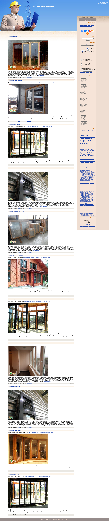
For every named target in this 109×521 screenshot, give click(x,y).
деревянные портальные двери (87, 183)
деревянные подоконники (85, 209)
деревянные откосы (89, 174)
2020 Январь (83, 109)
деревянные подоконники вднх (86, 179)
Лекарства (88, 224)
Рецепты (87, 227)
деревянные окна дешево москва (87, 194)
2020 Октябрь (84, 113)
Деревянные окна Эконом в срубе (87, 165)
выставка (82, 131)
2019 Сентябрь (84, 104)
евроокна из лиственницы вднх (86, 211)
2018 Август (83, 92)
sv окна (81, 188)
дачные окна (83, 148)
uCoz (67, 519)
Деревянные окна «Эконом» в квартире (86, 183)
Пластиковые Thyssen (86, 61)
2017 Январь (83, 84)
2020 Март (83, 110)
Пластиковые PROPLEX (87, 60)
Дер (93, 215)
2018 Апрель (83, 88)
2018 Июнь (83, 91)
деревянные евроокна (86, 153)
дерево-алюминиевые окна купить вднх (86, 168)
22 (84, 51)
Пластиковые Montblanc (87, 64)
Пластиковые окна (90, 150)
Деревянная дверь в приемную (86, 200)
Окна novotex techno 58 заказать (16, 255)
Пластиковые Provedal (86, 66)
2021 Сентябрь (84, 121)
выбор (86, 138)
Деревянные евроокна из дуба (86, 196)
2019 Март (83, 99)
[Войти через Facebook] (87, 31)
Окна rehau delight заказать (15, 36)
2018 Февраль (84, 86)
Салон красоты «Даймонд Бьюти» (87, 25)
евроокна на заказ (89, 156)
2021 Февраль (84, 118)
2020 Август (83, 111)
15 (84, 49)
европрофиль (85, 212)
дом (91, 138)
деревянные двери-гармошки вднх (87, 206)
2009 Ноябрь (83, 76)
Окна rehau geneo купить (14, 299)
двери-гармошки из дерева (87, 191)
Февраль (16, 32)
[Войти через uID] (82, 31)
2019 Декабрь (83, 107)
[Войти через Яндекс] (90, 31)
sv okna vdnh (90, 149)
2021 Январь (83, 117)
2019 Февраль (84, 98)
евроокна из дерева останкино (86, 207)
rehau (92, 159)
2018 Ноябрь (83, 94)
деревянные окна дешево (85, 166)
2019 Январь (83, 97)
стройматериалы (83, 137)
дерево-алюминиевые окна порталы (87, 199)
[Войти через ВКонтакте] (85, 31)
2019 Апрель (83, 100)
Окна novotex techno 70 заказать (16, 211)
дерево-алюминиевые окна (85, 208)
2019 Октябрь (84, 105)
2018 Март (83, 87)
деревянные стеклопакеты (86, 147)
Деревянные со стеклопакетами (88, 69)
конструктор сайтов (61, 519)
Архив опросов (89, 72)
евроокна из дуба (90, 176)
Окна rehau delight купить (15, 386)
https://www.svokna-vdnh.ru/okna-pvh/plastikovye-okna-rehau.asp (34, 38)
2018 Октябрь (84, 93)
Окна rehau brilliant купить (15, 430)
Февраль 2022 (88, 44)
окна (87, 135)
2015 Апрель (83, 80)
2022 (13, 32)
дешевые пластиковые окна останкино (87, 178)
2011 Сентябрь (84, 79)
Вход (92, 17)
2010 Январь (83, 78)
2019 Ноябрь (83, 106)
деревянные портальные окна (89, 164)
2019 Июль (83, 103)
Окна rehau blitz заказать (14, 167)
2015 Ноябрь (83, 82)
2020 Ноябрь (83, 115)
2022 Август (83, 125)
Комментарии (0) (29, 77)
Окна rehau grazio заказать (15, 124)
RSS (107, 3)
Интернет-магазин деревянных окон (87, 226)
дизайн (81, 145)
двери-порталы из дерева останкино (87, 175)
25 (89, 51)
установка (82, 138)
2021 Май (83, 119)
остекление (91, 131)
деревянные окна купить (85, 177)
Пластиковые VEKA (86, 65)
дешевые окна (83, 149)
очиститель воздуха (87, 145)
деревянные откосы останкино (86, 193)
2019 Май (83, 101)
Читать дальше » (41, 75)
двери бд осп (85, 162)
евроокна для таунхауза (85, 160)
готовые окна (83, 150)
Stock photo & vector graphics (86, 26)
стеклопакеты (92, 137)
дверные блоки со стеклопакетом (87, 161)
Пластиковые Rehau (86, 59)
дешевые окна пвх (88, 190)
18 (89, 49)
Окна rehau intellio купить (15, 343)
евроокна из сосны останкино (86, 184)
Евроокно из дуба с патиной (89, 198)
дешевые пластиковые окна (86, 195)
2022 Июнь (83, 124)
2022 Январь (83, 122)
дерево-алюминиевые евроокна (85, 158)
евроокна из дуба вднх (90, 187)
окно (88, 137)
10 (87, 48)
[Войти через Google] (93, 30)
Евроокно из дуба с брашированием (86, 172)
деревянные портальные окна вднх (87, 214)
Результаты (82, 72)
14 (82, 49)
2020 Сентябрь (84, 112)
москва (88, 138)
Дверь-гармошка (83, 176)
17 (87, 49)
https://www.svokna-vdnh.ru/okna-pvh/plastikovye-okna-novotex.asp (42, 213)
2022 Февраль (84, 123)
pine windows (88, 148)
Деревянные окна (83, 24)
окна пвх (85, 133)
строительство (84, 130)
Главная (9, 32)
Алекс (19, 77)
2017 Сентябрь (84, 85)
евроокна (88, 143)
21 (82, 51)
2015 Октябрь (84, 81)
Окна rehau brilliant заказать (15, 80)
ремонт (92, 130)
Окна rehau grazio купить (14, 474)
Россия (87, 131)
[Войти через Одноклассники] (87, 33)
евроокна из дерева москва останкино (87, 192)
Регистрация (88, 17)
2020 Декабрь (83, 116)
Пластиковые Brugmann (87, 63)
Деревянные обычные (86, 68)
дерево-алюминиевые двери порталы (86, 215)
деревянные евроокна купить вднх (87, 213)
